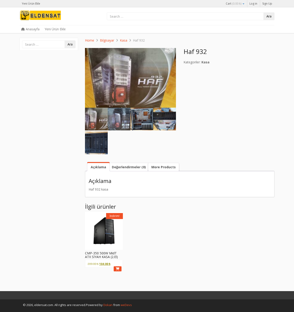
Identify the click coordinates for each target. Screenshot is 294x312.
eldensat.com (54, 16)
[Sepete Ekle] (118, 268)
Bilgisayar (107, 40)
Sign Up (267, 4)
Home (89, 40)
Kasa (123, 40)
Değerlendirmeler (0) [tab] (129, 167)
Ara (268, 16)
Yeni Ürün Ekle (31, 4)
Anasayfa (32, 29)
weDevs (126, 305)
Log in (253, 4)
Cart (233, 4)
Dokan (108, 305)
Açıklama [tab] (98, 167)
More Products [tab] (163, 167)
